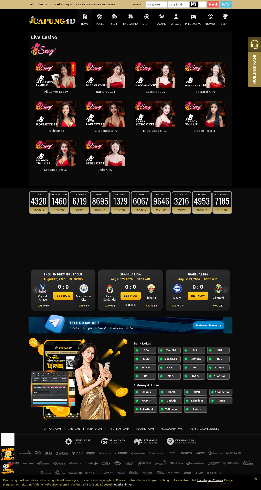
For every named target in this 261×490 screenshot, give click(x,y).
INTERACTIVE (193, 23)
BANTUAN (74, 428)
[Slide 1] (126, 305)
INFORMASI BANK (119, 428)
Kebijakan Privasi (123, 484)
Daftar (226, 4)
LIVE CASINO (130, 23)
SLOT (114, 23)
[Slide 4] (135, 305)
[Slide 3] (132, 305)
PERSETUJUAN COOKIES (204, 428)
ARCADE (176, 23)
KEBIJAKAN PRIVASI (172, 428)
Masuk (213, 4)
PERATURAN (94, 428)
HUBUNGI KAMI (145, 428)
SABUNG (162, 23)
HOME (84, 23)
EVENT (225, 23)
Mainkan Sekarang (208, 325)
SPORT (147, 23)
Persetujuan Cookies (210, 480)
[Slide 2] (129, 305)
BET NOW (63, 295)
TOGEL (99, 23)
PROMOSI (210, 23)
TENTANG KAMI (51, 428)
